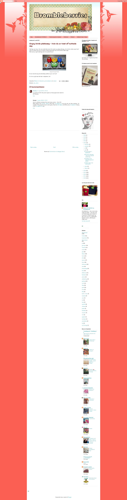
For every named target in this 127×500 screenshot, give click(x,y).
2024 (84, 135)
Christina (35, 90)
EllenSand (85, 447)
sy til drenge (84, 325)
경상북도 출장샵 (45, 103)
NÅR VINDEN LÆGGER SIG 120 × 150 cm (89, 334)
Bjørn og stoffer (87, 397)
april (86, 150)
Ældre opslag (75, 147)
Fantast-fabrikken (87, 378)
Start (54, 147)
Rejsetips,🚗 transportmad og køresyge (92, 370)
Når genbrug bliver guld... (88, 358)
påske (37, 83)
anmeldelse (84, 321)
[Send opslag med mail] (60, 81)
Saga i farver (86, 338)
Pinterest (72, 37)
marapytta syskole (87, 467)
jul (82, 243)
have (83, 302)
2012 (84, 174)
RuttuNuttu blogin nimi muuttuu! (92, 478)
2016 (84, 140)
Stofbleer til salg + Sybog (82, 37)
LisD (83, 283)
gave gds (84, 245)
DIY (82, 258)
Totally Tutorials (87, 407)
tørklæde (84, 319)
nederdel (84, 296)
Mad (83, 291)
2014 (84, 170)
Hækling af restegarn (91, 350)
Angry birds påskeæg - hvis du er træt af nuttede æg (89, 155)
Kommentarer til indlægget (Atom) (57, 151)
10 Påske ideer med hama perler (88, 163)
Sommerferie (92, 418)
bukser (83, 260)
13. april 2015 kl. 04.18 (42, 90)
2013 (84, 172)
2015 (84, 142)
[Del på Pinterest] (68, 81)
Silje (83, 285)
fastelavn (84, 274)
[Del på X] (65, 81)
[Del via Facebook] (66, 81)
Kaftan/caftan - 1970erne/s (92, 340)
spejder (83, 317)
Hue (83, 266)
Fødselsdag (84, 268)
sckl (83, 314)
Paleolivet (85, 368)
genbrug (83, 281)
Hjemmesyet (84, 232)
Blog (31, 37)
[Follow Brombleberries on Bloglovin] (88, 128)
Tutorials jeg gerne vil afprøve (55, 37)
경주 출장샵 (60, 104)
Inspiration (84, 238)
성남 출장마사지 (58, 103)
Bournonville (86, 462)
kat (82, 300)
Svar (34, 96)
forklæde (84, 310)
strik (83, 298)
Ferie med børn (86, 437)
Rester (83, 253)
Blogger (69, 497)
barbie (83, 308)
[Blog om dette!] (63, 81)
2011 (84, 176)
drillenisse (84, 272)
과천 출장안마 (73, 104)
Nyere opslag (33, 147)
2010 (84, 178)
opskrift (83, 304)
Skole (84, 463)
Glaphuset (85, 348)
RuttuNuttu (85, 476)
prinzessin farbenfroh (88, 388)
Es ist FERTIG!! (86, 458)
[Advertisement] (56, 138)
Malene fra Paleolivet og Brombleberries (88, 208)
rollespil (83, 306)
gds (34, 83)
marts (86, 166)
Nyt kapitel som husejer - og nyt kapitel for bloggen (92, 361)
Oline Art (85, 427)
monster (84, 312)
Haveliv (90, 428)
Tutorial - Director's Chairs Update (92, 410)
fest (83, 270)
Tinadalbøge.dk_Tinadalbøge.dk (89, 332)
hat (82, 323)
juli (85, 148)
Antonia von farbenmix (91, 389)
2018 (84, 137)
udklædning (84, 279)
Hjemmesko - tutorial (92, 468)
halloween (84, 264)
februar (86, 168)
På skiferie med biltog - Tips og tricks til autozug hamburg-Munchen (92, 441)
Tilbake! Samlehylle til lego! (92, 449)
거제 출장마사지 (39, 106)
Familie (83, 236)
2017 (84, 139)
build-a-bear (84, 293)
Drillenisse (66, 37)
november (87, 146)
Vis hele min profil (86, 221)
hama (83, 256)
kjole (83, 287)
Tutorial (83, 247)
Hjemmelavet (85, 240)
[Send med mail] (62, 81)
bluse (83, 262)
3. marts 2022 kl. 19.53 (42, 100)
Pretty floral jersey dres (91, 399)
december (87, 144)
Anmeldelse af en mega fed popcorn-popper (89, 160)
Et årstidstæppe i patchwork (88, 152)
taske (83, 249)
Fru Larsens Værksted (88, 417)
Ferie (83, 289)
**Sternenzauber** (87, 457)
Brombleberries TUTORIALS (41, 37)
